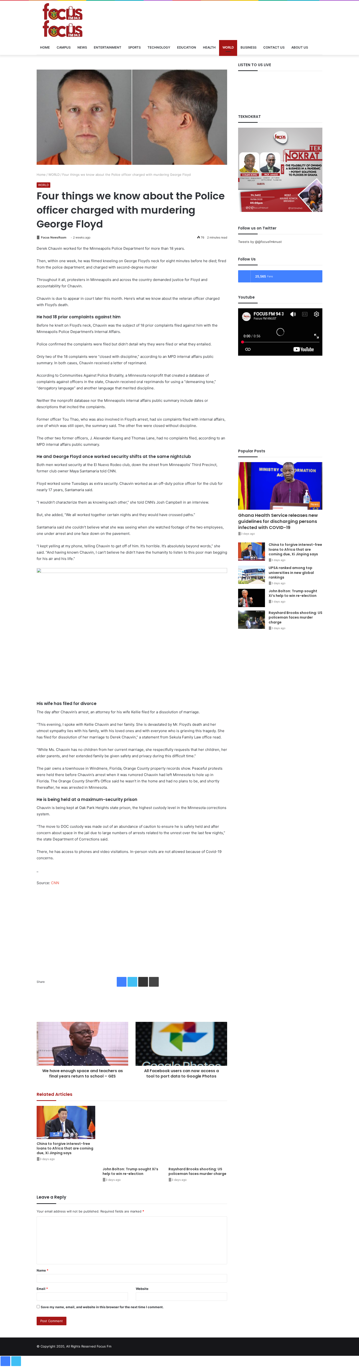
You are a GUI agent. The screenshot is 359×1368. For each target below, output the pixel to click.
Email (42, 1289)
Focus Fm (104, 1346)
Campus (64, 47)
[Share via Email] (143, 982)
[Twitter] (132, 982)
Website (142, 1289)
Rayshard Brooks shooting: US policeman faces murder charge (197, 1171)
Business (248, 47)
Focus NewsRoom (53, 237)
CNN (55, 883)
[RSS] (319, 1345)
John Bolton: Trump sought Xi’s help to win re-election (130, 1171)
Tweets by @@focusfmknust (260, 242)
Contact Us (274, 47)
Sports (134, 47)
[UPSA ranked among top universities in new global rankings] (251, 575)
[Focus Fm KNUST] (82, 20)
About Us (299, 47)
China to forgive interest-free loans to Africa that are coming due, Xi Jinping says (65, 1148)
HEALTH (209, 47)
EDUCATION (186, 47)
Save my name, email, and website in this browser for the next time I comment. (102, 1307)
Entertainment (107, 47)
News (82, 47)
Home (45, 47)
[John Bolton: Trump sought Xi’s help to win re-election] (132, 1135)
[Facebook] (122, 982)
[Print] (154, 982)
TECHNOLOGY (159, 47)
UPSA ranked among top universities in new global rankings (291, 572)
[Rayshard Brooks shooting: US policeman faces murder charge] (198, 1135)
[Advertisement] (132, 927)
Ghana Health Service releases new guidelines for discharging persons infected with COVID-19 (278, 521)
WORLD (228, 47)
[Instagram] (314, 1345)
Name (42, 1270)
